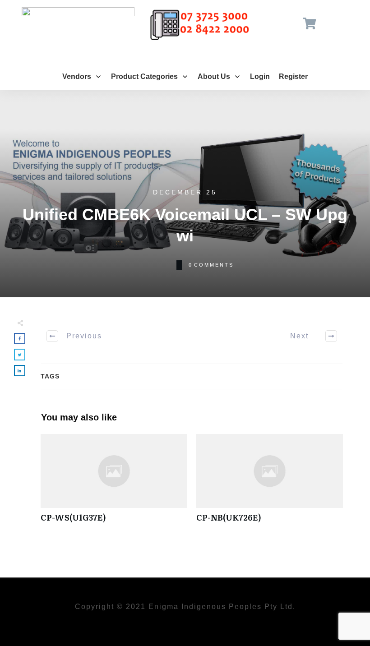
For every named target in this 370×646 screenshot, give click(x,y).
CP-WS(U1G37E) (114, 483)
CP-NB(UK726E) (269, 483)
